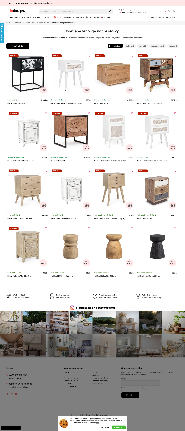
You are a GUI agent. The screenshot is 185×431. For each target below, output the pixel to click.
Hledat (110, 11)
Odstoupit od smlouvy (11, 427)
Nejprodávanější (157, 46)
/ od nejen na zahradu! (31, 3)
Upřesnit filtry (19, 46)
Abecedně (173, 46)
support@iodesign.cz (20, 383)
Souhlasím (120, 427)
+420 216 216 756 (127, 12)
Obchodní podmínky (100, 381)
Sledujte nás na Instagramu (95, 308)
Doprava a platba (71, 381)
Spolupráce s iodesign (100, 378)
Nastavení (105, 427)
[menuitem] (15, 18)
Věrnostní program (99, 372)
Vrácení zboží (97, 383)
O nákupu (95, 375)
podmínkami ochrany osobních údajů (133, 390)
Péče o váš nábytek (71, 378)
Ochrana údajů (69, 383)
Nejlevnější (130, 46)
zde (97, 423)
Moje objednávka (70, 386)
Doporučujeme (115, 46)
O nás (66, 375)
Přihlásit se (130, 395)
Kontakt (67, 372)
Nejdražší (142, 46)
